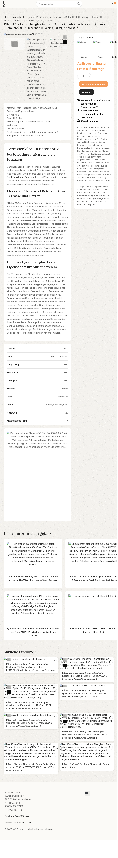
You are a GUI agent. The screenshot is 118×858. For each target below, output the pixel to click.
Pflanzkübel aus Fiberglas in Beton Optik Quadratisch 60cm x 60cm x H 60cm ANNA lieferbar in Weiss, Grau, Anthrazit (84, 693)
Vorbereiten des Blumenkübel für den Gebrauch (92, 114)
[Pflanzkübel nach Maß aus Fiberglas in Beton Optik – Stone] (87, 752)
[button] (110, 661)
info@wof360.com (20, 816)
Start (6, 17)
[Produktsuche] (79, 4)
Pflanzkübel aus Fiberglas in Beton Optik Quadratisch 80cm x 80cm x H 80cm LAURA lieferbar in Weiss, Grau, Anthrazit (85, 734)
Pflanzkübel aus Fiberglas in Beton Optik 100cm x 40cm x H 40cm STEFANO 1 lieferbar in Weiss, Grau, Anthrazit (31, 767)
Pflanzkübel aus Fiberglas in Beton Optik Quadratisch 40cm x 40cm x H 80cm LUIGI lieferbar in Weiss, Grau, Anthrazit (28, 705)
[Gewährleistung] (78, 120)
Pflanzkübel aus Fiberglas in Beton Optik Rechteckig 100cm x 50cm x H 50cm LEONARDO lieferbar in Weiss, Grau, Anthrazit (30, 667)
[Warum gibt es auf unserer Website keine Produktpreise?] (78, 100)
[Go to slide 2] (36, 33)
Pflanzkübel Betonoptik (22, 17)
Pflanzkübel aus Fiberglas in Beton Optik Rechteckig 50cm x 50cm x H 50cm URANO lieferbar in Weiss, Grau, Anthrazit (84, 675)
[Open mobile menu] (11, 4)
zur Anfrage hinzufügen (93, 84)
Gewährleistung (89, 121)
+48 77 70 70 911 (22, 822)
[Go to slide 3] (39, 33)
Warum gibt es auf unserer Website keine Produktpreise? (95, 103)
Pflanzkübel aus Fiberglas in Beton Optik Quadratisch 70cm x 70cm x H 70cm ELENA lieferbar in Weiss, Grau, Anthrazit (29, 722)
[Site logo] (4, 3)
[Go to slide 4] (42, 33)
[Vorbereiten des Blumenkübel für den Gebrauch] (78, 110)
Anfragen (86, 92)
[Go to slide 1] (33, 33)
